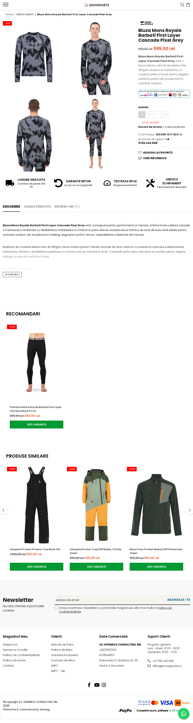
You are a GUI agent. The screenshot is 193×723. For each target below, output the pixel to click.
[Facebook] (89, 685)
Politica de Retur (62, 650)
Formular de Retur (63, 660)
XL (165, 114)
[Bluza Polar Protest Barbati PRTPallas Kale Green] (156, 505)
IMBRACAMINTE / (26, 14)
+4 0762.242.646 (163, 661)
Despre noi (10, 644)
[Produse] (6, 5)
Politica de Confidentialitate (21, 655)
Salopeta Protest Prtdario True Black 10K (35, 549)
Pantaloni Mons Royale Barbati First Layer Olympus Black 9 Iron (35, 409)
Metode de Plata (62, 644)
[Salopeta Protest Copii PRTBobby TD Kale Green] (96, 505)
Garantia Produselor (64, 655)
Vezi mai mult (12, 274)
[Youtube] (96, 685)
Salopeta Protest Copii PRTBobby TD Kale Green (95, 551)
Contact (8, 666)
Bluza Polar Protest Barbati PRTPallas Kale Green (156, 551)
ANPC (54, 666)
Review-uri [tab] (67, 206)
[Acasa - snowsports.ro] (96, 5)
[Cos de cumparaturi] (188, 5)
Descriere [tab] (11, 206)
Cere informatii (154, 158)
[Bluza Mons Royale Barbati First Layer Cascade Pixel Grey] (33, 57)
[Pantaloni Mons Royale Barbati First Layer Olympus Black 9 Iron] (36, 363)
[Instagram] (104, 685)
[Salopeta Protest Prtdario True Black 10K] (36, 505)
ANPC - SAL (58, 671)
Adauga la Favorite (158, 152)
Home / (11, 14)
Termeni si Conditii (15, 650)
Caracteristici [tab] (37, 206)
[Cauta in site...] (182, 5)
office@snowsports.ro (167, 666)
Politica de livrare (14, 660)
